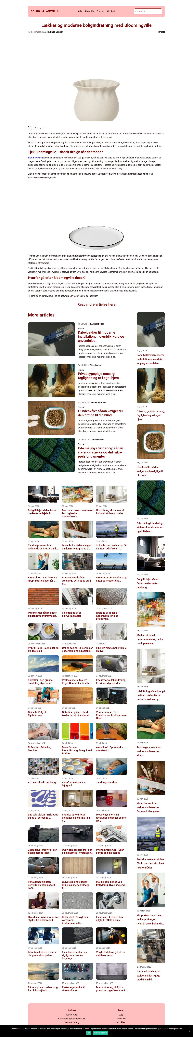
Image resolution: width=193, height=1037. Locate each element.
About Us (89, 11)
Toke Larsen (95, 365)
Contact (111, 11)
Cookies (100, 11)
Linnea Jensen (55, 32)
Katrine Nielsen (97, 324)
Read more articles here (96, 304)
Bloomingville (35, 157)
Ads (80, 11)
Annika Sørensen (98, 402)
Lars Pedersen (97, 439)
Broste (161, 32)
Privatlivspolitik (100, 1033)
